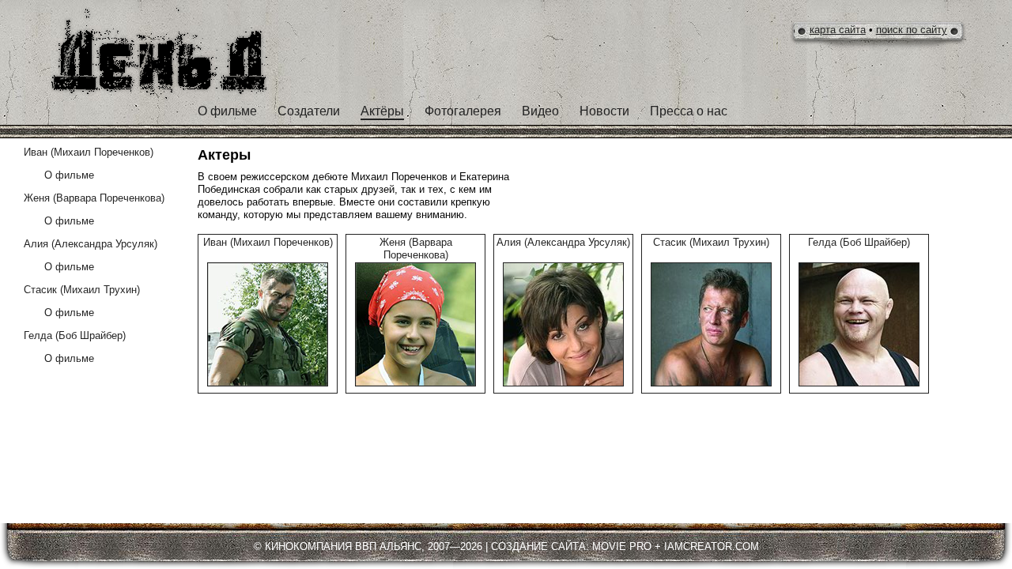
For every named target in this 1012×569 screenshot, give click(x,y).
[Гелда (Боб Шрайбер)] (859, 324)
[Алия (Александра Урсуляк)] (563, 324)
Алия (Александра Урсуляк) (563, 242)
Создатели (309, 111)
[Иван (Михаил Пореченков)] (267, 324)
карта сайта (838, 30)
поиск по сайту (911, 30)
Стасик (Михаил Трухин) (711, 242)
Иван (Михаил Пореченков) (268, 242)
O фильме (69, 175)
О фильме (227, 111)
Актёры (382, 111)
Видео (540, 111)
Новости (604, 111)
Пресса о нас (688, 111)
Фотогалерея (463, 111)
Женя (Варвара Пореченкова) (416, 248)
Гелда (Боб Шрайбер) (859, 242)
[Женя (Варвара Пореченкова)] (415, 324)
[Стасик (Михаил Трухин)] (711, 324)
